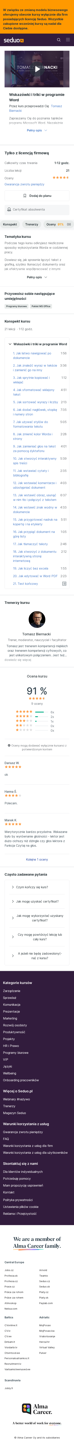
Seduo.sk (44, 1286)
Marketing (10, 1018)
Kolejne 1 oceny (37, 859)
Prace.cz (10, 1286)
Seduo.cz (44, 1281)
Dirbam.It (10, 1341)
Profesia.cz (11, 1281)
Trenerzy (31, 224)
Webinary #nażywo (16, 1099)
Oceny (58, 224)
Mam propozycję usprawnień (23, 1185)
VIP (5, 1059)
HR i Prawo (11, 1046)
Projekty (9, 1039)
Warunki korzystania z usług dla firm (28, 1146)
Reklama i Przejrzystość (20, 1214)
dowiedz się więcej (18, 660)
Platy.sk (43, 1297)
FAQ (6, 1139)
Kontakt (8, 1192)
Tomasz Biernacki (36, 634)
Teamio (43, 1275)
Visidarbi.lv (11, 1347)
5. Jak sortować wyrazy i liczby (35, 402)
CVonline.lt (11, 1325)
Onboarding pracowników (21, 1080)
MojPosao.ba (46, 1330)
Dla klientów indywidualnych (23, 1172)
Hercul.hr (44, 1341)
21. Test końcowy (25, 584)
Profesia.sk (11, 1275)
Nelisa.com (11, 1308)
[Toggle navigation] (59, 40)
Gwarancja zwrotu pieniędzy (24, 184)
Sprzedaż (9, 998)
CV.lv (7, 1330)
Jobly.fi (9, 1388)
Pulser (42, 1352)
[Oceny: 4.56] (60, 178)
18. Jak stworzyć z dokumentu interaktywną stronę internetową (34, 556)
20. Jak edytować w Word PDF (35, 576)
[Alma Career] (37, 1409)
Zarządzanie (11, 991)
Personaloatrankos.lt (17, 1358)
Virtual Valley (47, 1347)
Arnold (43, 1270)
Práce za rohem (14, 1297)
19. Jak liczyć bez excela (30, 568)
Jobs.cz (9, 1270)
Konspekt (10, 224)
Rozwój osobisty (15, 1025)
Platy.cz (43, 1292)
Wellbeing (9, 1073)
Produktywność (14, 1032)
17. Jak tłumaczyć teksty (30, 544)
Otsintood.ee (12, 1352)
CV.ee (8, 1336)
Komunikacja (11, 1004)
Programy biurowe (16, 306)
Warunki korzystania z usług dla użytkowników (35, 1153)
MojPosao (45, 1325)
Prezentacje (11, 1011)
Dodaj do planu (40, 196)
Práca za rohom (14, 1292)
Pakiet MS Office (41, 306)
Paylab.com (46, 1303)
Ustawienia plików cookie (21, 1207)
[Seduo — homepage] (13, 40)
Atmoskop (11, 1303)
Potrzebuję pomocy (17, 1178)
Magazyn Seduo (14, 1113)
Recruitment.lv (13, 1363)
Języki (7, 1066)
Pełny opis (34, 130)
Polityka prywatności (18, 1200)
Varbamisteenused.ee (17, 1369)
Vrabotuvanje (47, 1336)
